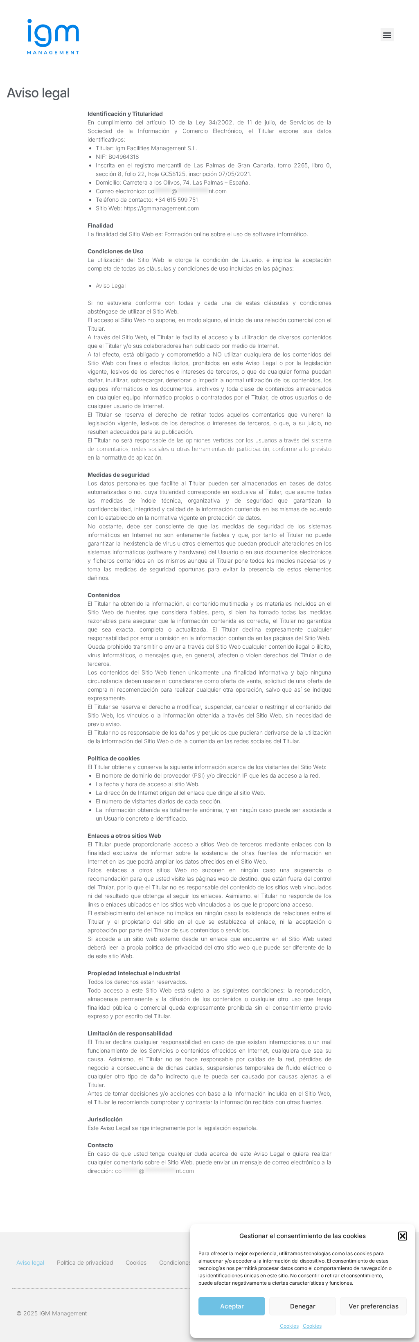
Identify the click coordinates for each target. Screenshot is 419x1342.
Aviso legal (30, 1262)
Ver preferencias (374, 1306)
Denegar (302, 1306)
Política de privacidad (85, 1262)
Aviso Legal (111, 285)
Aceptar (232, 1306)
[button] (403, 1236)
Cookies (289, 1326)
